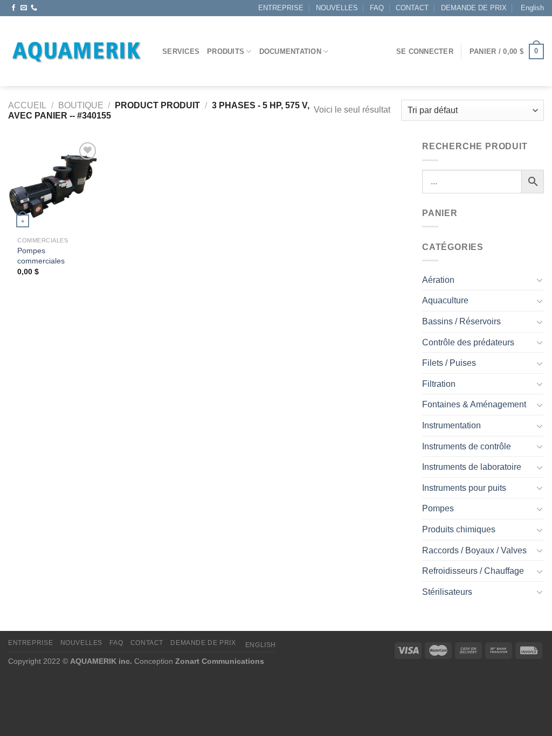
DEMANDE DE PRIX (474, 8)
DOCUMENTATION (290, 51)
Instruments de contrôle (466, 446)
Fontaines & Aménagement (474, 404)
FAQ (377, 8)
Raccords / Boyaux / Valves (474, 550)
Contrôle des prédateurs (468, 342)
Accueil (27, 105)
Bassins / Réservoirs (461, 321)
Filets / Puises (449, 362)
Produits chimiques (458, 529)
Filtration (439, 383)
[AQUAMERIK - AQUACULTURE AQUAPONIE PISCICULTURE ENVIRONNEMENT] (77, 51)
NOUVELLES (337, 8)
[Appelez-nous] (34, 8)
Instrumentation (451, 425)
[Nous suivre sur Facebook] (13, 8)
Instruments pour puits (464, 487)
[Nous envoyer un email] (23, 8)
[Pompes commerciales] (54, 185)
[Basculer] (539, 279)
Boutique (81, 105)
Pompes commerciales (41, 255)
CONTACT (412, 8)
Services (180, 51)
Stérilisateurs (447, 591)
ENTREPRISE (280, 8)
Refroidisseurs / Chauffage (473, 570)
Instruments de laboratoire (471, 466)
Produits (225, 51)
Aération (438, 279)
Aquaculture (445, 300)
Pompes (438, 508)
